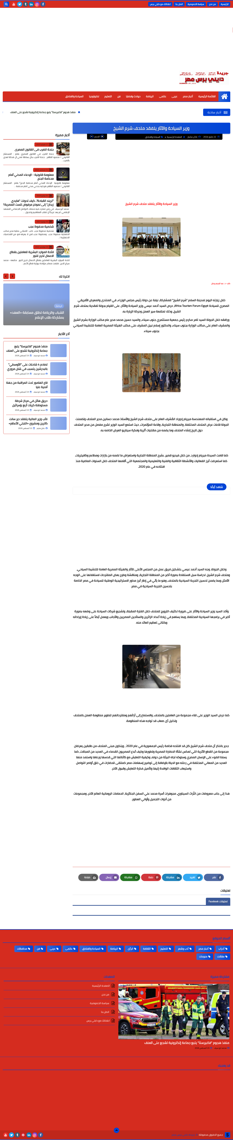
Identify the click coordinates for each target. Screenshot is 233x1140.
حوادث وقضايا (133, 96)
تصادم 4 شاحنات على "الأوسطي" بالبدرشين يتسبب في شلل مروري (27, 366)
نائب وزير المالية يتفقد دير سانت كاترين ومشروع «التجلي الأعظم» (28, 421)
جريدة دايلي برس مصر (183, 1135)
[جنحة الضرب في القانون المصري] (63, 148)
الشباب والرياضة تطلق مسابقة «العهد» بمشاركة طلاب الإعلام (37, 314)
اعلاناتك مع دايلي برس (160, 4)
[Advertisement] (116, 41)
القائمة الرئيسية (207, 96)
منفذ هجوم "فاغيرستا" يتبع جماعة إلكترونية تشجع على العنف (67, 112)
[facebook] (43, 4)
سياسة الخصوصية (196, 4)
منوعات (203, 956)
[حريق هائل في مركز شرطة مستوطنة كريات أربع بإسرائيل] (58, 405)
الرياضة (150, 96)
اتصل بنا (179, 4)
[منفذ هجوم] (58, 350)
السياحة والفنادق (74, 96)
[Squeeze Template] (227, 1135)
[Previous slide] (12, 276)
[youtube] (13, 4)
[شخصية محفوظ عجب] (63, 225)
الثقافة (147, 948)
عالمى (162, 96)
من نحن (212, 4)
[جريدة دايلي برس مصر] (203, 77)
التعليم (108, 96)
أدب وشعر (183, 948)
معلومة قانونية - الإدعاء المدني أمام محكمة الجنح (31, 176)
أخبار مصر (188, 96)
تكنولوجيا (94, 96)
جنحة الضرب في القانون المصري (34, 149)
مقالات (220, 956)
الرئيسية (224, 4)
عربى (174, 96)
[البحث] (6, 4)
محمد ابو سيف (220, 1048)
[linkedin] (31, 4)
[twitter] (19, 4)
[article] (36, 304)
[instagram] (37, 4)
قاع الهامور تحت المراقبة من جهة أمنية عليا (27, 385)
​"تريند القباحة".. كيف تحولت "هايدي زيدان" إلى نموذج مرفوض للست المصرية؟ (28, 202)
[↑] (116, 1130)
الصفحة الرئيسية (174, 137)
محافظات (22, 948)
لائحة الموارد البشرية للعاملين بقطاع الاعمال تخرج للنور (32, 253)
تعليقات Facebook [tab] (218, 901)
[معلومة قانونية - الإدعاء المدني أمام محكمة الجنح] (63, 174)
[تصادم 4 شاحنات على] (58, 368)
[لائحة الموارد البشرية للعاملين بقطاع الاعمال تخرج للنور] (63, 251)
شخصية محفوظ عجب (41, 226)
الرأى (130, 948)
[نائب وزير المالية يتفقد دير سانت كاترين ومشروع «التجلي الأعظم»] (58, 423)
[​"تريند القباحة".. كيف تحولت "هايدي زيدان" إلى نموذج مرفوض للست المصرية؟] (63, 200)
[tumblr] (25, 4)
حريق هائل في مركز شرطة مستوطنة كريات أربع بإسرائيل (30, 403)
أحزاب (221, 948)
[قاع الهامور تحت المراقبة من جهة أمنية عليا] (58, 386)
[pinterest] (23, 1134)
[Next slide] (6, 276)
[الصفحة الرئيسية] (224, 96)
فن (119, 96)
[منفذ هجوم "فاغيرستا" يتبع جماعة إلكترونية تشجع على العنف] (173, 1011)
